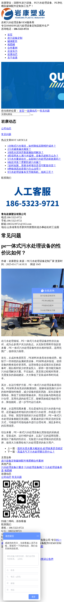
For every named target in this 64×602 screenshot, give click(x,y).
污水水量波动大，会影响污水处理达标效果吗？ (34, 159)
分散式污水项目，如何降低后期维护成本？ (31, 145)
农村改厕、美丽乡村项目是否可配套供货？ (31, 165)
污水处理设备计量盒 (12, 467)
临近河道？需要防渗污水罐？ (24, 162)
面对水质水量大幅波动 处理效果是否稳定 (40, 448)
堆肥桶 (11, 44)
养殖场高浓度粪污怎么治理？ (24, 168)
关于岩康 (12, 57)
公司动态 (6, 477)
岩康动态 (12, 54)
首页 (9, 34)
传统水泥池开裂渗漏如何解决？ (25, 152)
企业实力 (12, 51)
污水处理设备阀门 (34, 467)
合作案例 (12, 47)
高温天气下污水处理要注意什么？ (36, 451)
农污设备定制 (14, 38)
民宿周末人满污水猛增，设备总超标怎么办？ (32, 155)
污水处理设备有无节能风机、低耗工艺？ (30, 172)
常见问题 (45, 110)
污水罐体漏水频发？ (19, 149)
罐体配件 (12, 41)
